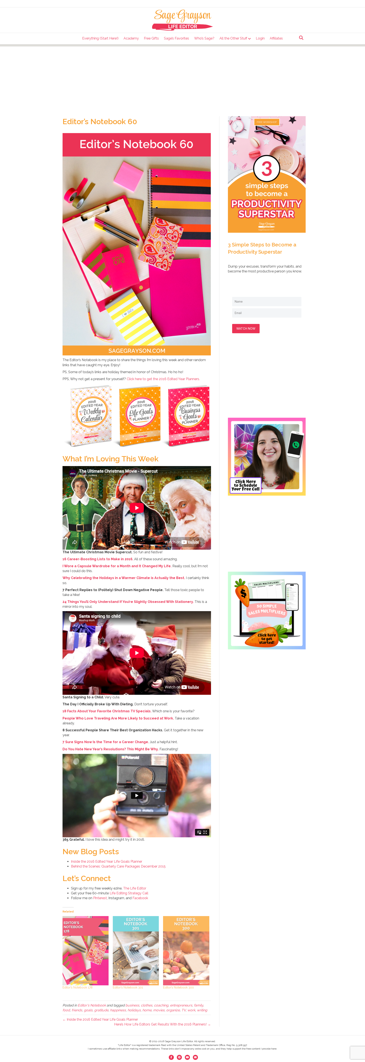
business (132, 1005)
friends (77, 1010)
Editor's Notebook (92, 1005)
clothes (146, 1005)
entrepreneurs (181, 1005)
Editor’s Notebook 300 (178, 987)
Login (260, 38)
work (191, 1010)
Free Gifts (151, 38)
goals (88, 1010)
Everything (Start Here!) (100, 38)
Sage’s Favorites (176, 38)
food (66, 1010)
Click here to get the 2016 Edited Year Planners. (163, 379)
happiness (118, 1010)
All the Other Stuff (233, 38)
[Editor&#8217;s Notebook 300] (186, 950)
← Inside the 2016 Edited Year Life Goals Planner (100, 1019)
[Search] (300, 38)
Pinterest (100, 898)
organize (173, 1010)
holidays (134, 1010)
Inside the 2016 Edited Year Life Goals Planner (106, 861)
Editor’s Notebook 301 (128, 987)
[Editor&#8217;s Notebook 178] (86, 950)
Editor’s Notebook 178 (78, 987)
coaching (161, 1005)
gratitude (101, 1010)
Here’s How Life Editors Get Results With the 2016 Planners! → (162, 1024)
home (146, 1010)
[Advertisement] (182, 76)
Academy (131, 38)
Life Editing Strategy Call (129, 893)
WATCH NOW (245, 328)
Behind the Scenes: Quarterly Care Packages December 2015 (118, 866)
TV (183, 1010)
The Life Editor (134, 888)
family (198, 1005)
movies (159, 1010)
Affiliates (276, 38)
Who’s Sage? (204, 38)
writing (202, 1010)
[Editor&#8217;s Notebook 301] (136, 950)
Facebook (140, 898)
